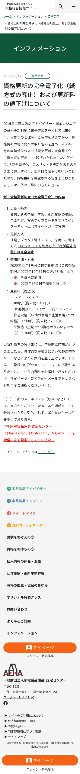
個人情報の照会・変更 (24, 561)
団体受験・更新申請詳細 (25, 573)
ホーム (7, 16)
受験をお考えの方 (20, 537)
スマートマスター (25, 512)
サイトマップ (17, 737)
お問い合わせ (17, 609)
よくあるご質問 (19, 621)
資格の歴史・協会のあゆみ (27, 585)
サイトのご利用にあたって (26, 715)
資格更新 (54, 16)
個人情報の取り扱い (21, 721)
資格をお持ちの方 (20, 548)
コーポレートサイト (16, 697)
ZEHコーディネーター (29, 525)
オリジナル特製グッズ (24, 597)
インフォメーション (29, 16)
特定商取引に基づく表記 (24, 731)
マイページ (43, 647)
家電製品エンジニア (27, 500)
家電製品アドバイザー (29, 488)
